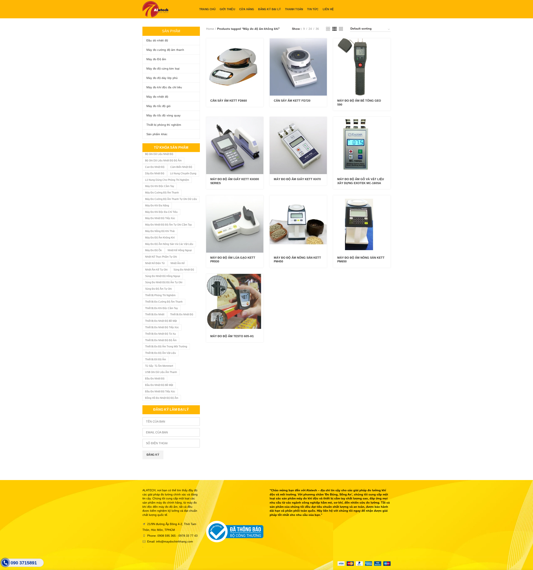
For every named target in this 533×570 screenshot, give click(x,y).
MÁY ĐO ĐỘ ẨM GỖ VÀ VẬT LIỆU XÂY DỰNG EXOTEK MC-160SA (360, 181)
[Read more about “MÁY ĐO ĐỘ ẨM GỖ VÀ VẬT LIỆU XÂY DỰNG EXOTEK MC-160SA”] (387, 123)
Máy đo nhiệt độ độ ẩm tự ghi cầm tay (168, 224)
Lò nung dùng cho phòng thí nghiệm (167, 179)
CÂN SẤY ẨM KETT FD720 (292, 100)
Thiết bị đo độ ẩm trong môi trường (166, 346)
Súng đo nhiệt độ (183, 269)
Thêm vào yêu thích (260, 64)
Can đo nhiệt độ (154, 167)
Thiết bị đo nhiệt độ (181, 314)
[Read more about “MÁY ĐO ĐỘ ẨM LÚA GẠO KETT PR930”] (260, 202)
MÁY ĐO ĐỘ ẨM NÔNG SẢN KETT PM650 (361, 259)
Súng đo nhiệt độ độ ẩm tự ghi (163, 282)
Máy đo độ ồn (153, 250)
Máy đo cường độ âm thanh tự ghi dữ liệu (171, 199)
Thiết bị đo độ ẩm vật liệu (160, 353)
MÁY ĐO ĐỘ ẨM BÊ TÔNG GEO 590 (359, 102)
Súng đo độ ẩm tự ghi (158, 288)
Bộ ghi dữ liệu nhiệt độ (159, 154)
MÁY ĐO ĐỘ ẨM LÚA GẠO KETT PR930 (232, 259)
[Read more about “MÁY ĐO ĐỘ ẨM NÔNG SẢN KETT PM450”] (324, 202)
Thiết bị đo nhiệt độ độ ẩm (161, 340)
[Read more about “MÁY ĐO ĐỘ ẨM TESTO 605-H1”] (260, 280)
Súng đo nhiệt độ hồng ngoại (162, 276)
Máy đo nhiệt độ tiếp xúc (160, 218)
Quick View (260, 54)
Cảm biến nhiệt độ (181, 167)
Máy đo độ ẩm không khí (160, 237)
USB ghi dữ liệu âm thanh (161, 372)
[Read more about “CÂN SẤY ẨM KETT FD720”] (324, 45)
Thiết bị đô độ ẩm (155, 359)
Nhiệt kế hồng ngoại (180, 250)
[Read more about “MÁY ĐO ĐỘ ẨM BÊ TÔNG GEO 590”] (387, 45)
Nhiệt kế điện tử (155, 263)
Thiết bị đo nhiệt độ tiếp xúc (162, 327)
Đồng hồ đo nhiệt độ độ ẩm (161, 398)
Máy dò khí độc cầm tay (159, 186)
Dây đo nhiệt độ (154, 173)
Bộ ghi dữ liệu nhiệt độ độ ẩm (163, 160)
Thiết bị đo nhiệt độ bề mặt (161, 320)
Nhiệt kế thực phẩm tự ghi (161, 256)
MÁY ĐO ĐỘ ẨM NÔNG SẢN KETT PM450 (297, 259)
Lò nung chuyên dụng (183, 173)
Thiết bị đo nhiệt (154, 314)
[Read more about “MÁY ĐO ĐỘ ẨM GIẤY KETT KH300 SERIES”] (260, 123)
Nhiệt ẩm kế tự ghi (156, 269)
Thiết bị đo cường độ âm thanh (164, 301)
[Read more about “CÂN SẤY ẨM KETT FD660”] (260, 45)
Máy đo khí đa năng (157, 205)
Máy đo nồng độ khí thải (160, 231)
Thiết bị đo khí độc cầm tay (161, 308)
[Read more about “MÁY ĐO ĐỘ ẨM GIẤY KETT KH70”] (324, 123)
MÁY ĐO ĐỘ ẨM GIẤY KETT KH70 (297, 179)
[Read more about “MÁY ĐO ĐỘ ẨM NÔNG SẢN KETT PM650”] (387, 202)
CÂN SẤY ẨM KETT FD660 (228, 100)
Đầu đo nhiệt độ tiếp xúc (160, 391)
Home (210, 28)
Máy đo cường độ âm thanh (162, 192)
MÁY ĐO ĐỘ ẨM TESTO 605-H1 (232, 336)
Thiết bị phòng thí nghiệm (160, 295)
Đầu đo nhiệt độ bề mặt (159, 385)
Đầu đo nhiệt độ (154, 378)
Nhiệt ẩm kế (178, 263)
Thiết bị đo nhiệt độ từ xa (160, 333)
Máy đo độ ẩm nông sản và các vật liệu (169, 244)
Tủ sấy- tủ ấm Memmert (159, 365)
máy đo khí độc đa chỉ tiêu (161, 212)
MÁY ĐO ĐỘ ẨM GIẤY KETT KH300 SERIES (234, 181)
